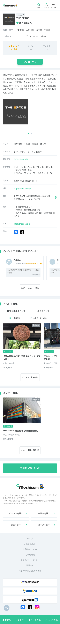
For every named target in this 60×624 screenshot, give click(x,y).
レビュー (19, 619)
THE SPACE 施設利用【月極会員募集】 (21, 430)
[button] (28, 133)
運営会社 (30, 565)
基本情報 (6, 619)
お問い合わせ (30, 544)
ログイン (46, 7)
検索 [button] (38, 7)
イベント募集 (34, 619)
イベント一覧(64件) (30, 377)
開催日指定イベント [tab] (16, 310)
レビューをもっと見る (30, 288)
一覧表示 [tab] (16, 318)
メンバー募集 (51, 619)
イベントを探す (16, 513)
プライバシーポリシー (30, 560)
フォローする (30, 62)
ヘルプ (30, 538)
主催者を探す (44, 513)
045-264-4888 (21, 159)
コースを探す (44, 524)
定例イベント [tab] (43, 310)
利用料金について (30, 549)
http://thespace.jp (22, 188)
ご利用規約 (30, 554)
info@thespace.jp (22, 224)
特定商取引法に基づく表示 (30, 571)
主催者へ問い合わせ (30, 468)
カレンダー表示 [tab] (40, 318)
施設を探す (16, 524)
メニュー (53, 7)
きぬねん (17, 260)
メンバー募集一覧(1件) (30, 450)
